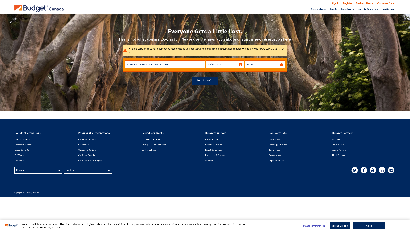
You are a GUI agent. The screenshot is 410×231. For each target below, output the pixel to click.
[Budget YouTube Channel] (373, 170)
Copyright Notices (276, 160)
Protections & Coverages (215, 155)
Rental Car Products (214, 144)
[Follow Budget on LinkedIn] (382, 170)
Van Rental (19, 160)
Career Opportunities (278, 144)
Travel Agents (338, 144)
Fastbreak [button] (387, 9)
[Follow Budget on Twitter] (355, 170)
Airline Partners (339, 150)
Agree (369, 225)
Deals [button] (333, 9)
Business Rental (365, 3)
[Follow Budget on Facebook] (364, 170)
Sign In (335, 3)
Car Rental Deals (149, 150)
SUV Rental (20, 155)
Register (347, 3)
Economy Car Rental (23, 144)
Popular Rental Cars (27, 133)
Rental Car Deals (152, 133)
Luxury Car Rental (22, 139)
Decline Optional (339, 225)
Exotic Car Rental (22, 150)
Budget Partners (342, 133)
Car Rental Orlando (86, 155)
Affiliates (336, 139)
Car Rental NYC (84, 144)
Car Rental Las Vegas (87, 139)
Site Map (209, 160)
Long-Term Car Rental (151, 139)
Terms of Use (274, 150)
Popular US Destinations (94, 133)
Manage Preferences (314, 225)
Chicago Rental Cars (87, 150)
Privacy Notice (275, 155)
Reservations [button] (318, 9)
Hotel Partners (338, 155)
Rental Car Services (213, 150)
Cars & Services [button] (367, 9)
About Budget (275, 139)
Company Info (278, 133)
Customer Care (385, 3)
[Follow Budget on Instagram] (392, 170)
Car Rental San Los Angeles (90, 160)
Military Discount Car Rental (154, 144)
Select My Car (205, 80)
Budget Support (215, 133)
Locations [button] (347, 9)
